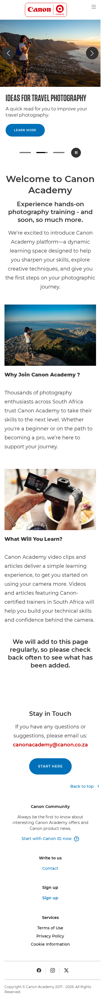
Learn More (25, 130)
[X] (66, 970)
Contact (50, 868)
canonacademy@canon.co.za (50, 745)
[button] (8, 53)
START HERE (50, 766)
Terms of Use (50, 927)
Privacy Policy (50, 936)
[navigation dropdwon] (93, 6)
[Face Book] (39, 970)
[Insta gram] (52, 970)
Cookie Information (50, 944)
